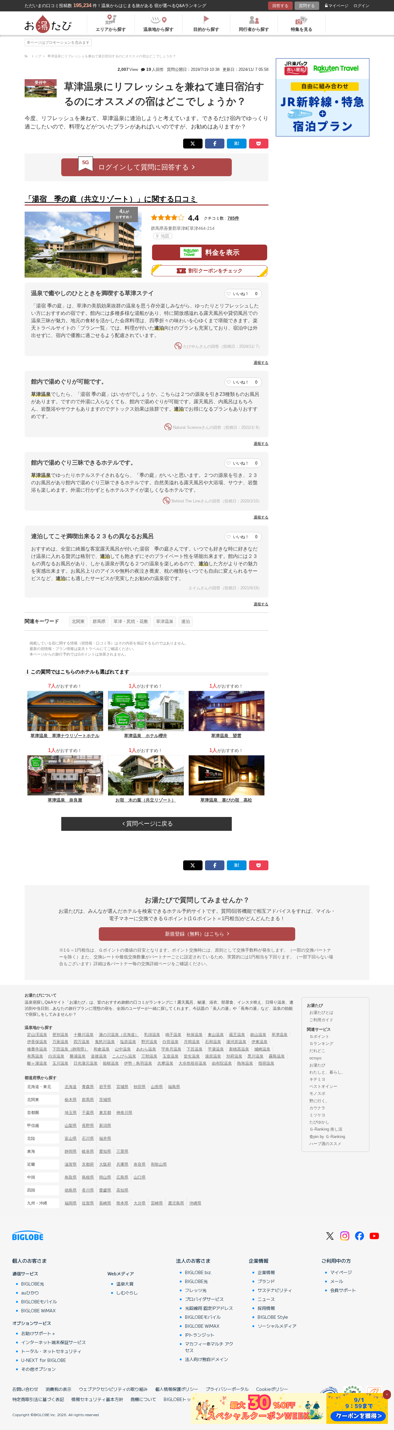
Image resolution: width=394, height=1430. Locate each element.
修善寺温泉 (37, 1049)
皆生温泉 (192, 1056)
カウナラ (317, 1108)
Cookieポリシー (272, 1389)
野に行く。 (319, 1101)
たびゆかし (319, 1122)
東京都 (105, 1112)
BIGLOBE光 (32, 1284)
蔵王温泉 (237, 1034)
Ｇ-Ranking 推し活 (325, 1129)
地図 (164, 236)
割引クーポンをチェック (215, 270)
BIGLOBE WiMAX (38, 1310)
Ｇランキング (321, 1043)
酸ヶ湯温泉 (37, 1063)
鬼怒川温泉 (105, 1041)
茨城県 (105, 1099)
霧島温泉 (277, 1056)
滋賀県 (71, 1164)
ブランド (266, 1281)
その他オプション (38, 1369)
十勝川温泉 (84, 1034)
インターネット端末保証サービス (53, 1342)
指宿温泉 (266, 1063)
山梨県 (71, 1125)
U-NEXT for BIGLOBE (43, 1360)
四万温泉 (82, 1041)
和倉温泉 (102, 1049)
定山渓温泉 (37, 1034)
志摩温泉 (165, 1063)
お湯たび (317, 1065)
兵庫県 (122, 1164)
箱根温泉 (111, 1063)
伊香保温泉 (37, 1041)
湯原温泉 (213, 1056)
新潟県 (105, 1125)
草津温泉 (164, 621)
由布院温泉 (222, 1063)
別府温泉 (234, 1056)
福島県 (174, 1086)
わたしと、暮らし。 (327, 1072)
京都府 (88, 1164)
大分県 (140, 1203)
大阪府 (105, 1164)
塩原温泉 (128, 1041)
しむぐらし (127, 1293)
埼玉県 (71, 1112)
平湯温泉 (216, 1049)
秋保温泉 (195, 1034)
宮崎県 (157, 1203)
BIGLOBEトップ (179, 1399)
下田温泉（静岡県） (70, 1049)
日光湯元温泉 (86, 1063)
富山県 (71, 1138)
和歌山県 (159, 1164)
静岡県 (71, 1151)
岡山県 (105, 1177)
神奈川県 (124, 1112)
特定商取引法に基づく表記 (38, 1399)
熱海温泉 (245, 1063)
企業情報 (258, 1260)
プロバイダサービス (204, 1299)
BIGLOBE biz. (198, 1272)
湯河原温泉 (236, 1041)
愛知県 (105, 1151)
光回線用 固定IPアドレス (209, 1308)
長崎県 (105, 1203)
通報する (261, 362)
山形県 (157, 1086)
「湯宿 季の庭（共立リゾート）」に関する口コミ (111, 199)
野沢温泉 (149, 1041)
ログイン (361, 5)
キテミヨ (317, 1079)
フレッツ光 (196, 1290)
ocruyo (315, 1058)
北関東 (78, 621)
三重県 (122, 1151)
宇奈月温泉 (171, 1049)
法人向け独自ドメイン (206, 1359)
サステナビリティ (275, 1290)
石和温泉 (213, 1041)
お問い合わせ (25, 1389)
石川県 (88, 1138)
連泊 (185, 621)
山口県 (140, 1177)
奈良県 (140, 1164)
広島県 (122, 1177)
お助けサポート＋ (38, 1333)
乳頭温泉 (152, 1034)
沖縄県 (195, 1203)
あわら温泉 (146, 1049)
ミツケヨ (317, 1115)
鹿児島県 (176, 1203)
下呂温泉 (195, 1049)
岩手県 (105, 1086)
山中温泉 (123, 1049)
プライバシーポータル (227, 1389)
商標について (143, 1399)
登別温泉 (60, 1034)
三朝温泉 (149, 1056)
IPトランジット (200, 1335)
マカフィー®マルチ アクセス (209, 1347)
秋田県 (140, 1086)
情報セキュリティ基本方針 (97, 1399)
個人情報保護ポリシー (176, 1389)
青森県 (88, 1086)
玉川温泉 (60, 1063)
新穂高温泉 (239, 1049)
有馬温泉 (35, 1056)
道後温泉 (99, 1056)
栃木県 (71, 1099)
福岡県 (71, 1203)
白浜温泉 (56, 1056)
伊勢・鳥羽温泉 (138, 1063)
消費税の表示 (58, 1389)
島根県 (88, 1177)
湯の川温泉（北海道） (119, 1034)
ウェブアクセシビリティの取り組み (113, 1389)
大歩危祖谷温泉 (193, 1063)
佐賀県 (88, 1203)
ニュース (266, 1299)
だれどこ (317, 1050)
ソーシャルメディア (277, 1326)
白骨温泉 (171, 1041)
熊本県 (122, 1203)
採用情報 (266, 1308)
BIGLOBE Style (273, 1317)
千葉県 (88, 1112)
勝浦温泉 (78, 1056)
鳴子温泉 (173, 1034)
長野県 (88, 1125)
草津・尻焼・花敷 (131, 621)
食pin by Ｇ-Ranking (327, 1136)
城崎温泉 (262, 1049)
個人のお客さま (29, 1260)
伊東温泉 (259, 1041)
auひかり (30, 1293)
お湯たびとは (321, 1012)
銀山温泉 (258, 1034)
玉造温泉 (171, 1056)
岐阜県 (88, 1151)
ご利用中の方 (336, 1260)
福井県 (105, 1138)
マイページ (338, 5)
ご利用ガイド (321, 1020)
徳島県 (71, 1190)
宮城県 (122, 1086)
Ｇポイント (319, 1036)
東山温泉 (216, 1034)
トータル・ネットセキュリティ (51, 1351)
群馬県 (99, 621)
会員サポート (343, 1290)
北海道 (71, 1086)
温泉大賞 (125, 1284)
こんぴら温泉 (124, 1056)
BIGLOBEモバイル (39, 1301)
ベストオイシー (323, 1086)
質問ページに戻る (149, 823)
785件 (233, 218)
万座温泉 (60, 1041)
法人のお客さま (193, 1260)
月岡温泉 (192, 1041)
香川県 (88, 1190)
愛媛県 (105, 1190)
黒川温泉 (255, 1056)
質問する (307, 5)
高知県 (122, 1190)
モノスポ (317, 1093)
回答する (280, 5)
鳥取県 (71, 1177)
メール (336, 1281)
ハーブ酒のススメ (325, 1143)
